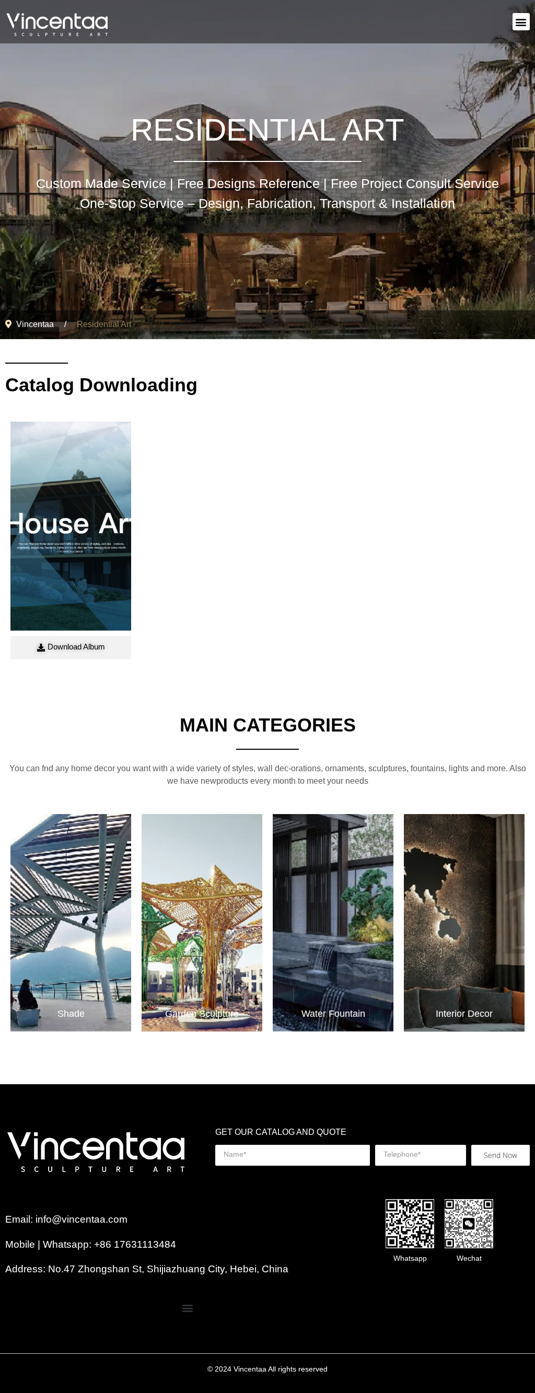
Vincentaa (35, 324)
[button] (521, 21)
